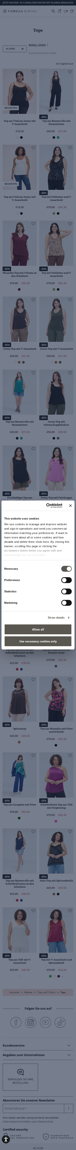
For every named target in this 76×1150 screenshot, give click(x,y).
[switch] (66, 580)
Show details (56, 617)
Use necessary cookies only (38, 641)
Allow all (38, 629)
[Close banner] (70, 505)
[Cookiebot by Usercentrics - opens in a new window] (47, 505)
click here (42, 541)
